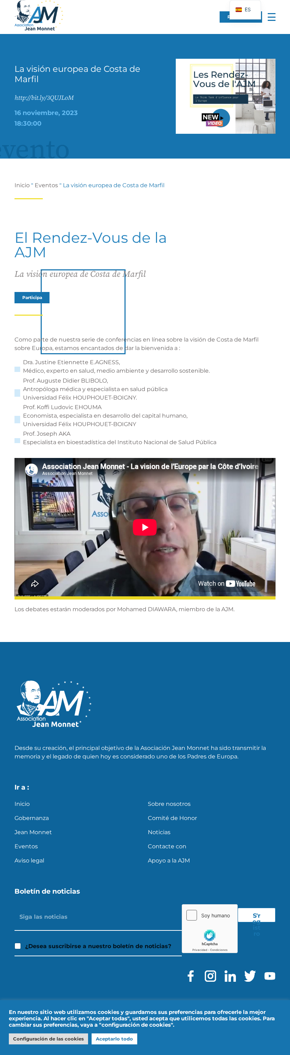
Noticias (159, 832)
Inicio (22, 185)
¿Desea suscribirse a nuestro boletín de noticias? (98, 946)
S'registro (257, 917)
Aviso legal (29, 860)
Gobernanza (31, 818)
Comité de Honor (172, 818)
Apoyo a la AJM (169, 860)
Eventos (46, 185)
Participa (32, 297)
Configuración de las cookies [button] (48, 1039)
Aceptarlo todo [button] (114, 1039)
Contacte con (167, 846)
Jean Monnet (33, 832)
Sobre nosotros (169, 804)
